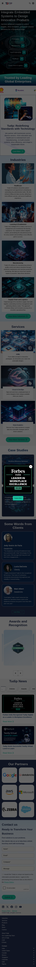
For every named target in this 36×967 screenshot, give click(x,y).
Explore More (18, 498)
